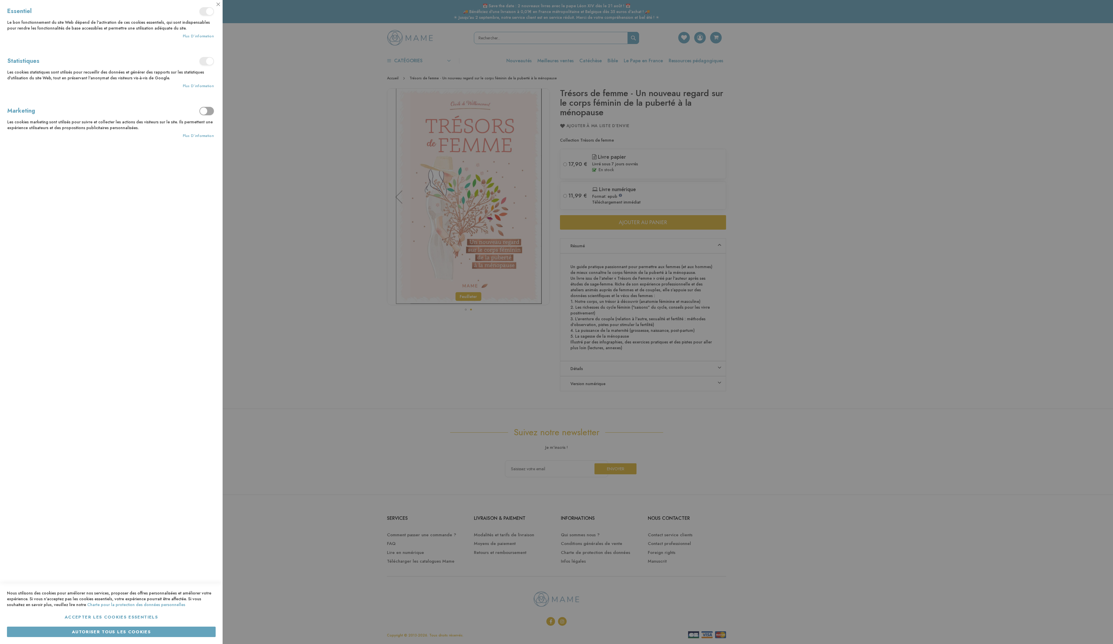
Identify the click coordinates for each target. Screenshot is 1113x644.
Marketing (206, 111)
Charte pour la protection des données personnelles (136, 605)
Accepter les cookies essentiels (111, 617)
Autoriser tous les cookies (111, 632)
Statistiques (206, 61)
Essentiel (206, 11)
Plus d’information (198, 36)
